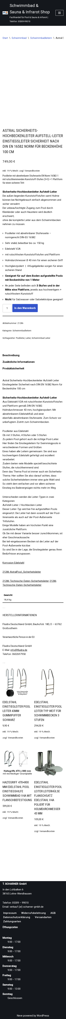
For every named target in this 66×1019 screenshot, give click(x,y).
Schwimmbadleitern (41, 38)
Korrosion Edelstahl (13, 562)
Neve (20, 1015)
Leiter (28, 338)
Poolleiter (20, 338)
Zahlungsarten (12, 921)
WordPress (43, 1015)
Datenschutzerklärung (16, 917)
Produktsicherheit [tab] (13, 368)
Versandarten (43, 917)
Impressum (10, 913)
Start (5, 38)
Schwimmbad (19, 38)
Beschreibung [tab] (11, 355)
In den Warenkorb (25, 308)
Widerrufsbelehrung (33, 913)
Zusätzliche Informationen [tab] (19, 361)
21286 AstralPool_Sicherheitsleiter (22, 571)
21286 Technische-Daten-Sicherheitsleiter (26, 581)
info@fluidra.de (18, 650)
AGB (53, 913)
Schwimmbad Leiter (41, 338)
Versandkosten (32, 170)
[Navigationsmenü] (59, 13)
